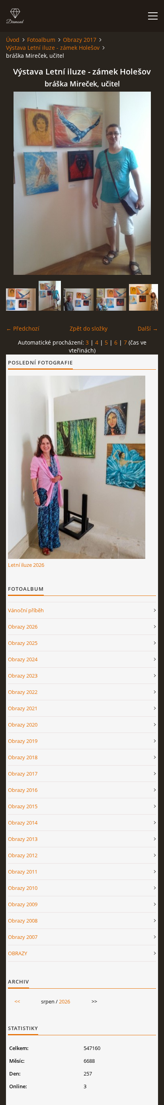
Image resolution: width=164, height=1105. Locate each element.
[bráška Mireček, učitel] (50, 296)
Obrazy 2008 (22, 920)
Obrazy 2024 (22, 659)
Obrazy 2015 (22, 806)
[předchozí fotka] (19, 183)
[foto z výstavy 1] (79, 299)
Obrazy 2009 (22, 904)
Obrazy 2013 (22, 838)
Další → (148, 328)
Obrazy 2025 (22, 643)
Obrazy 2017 (79, 39)
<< (17, 1001)
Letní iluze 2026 (26, 564)
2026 (64, 1001)
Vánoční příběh (26, 610)
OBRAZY (17, 953)
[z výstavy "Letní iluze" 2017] (21, 299)
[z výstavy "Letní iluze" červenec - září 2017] (144, 297)
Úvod (13, 39)
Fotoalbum (41, 39)
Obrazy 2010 (22, 887)
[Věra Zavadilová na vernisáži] (111, 299)
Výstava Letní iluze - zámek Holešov (53, 47)
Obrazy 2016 (22, 789)
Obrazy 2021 (22, 708)
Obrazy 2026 (22, 626)
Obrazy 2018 (22, 757)
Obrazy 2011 (22, 871)
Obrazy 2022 (22, 692)
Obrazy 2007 (22, 936)
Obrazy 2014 (22, 822)
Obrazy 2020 (22, 724)
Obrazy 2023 (22, 675)
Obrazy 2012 (22, 855)
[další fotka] (145, 183)
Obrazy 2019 (22, 741)
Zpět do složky (88, 328)
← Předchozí (22, 328)
